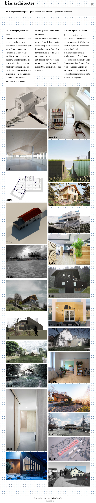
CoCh (9, 385)
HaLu (9, 242)
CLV (51, 434)
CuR (8, 126)
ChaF (52, 410)
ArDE (9, 199)
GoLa (9, 361)
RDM (9, 449)
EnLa (52, 263)
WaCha (53, 137)
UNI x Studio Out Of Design (64, 324)
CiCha (52, 230)
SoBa (52, 180)
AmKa (52, 204)
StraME (53, 381)
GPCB (52, 458)
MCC (51, 484)
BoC (51, 295)
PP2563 (10, 276)
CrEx (9, 477)
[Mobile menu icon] (92, 3)
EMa (51, 349)
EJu (8, 337)
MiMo (9, 309)
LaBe (9, 169)
